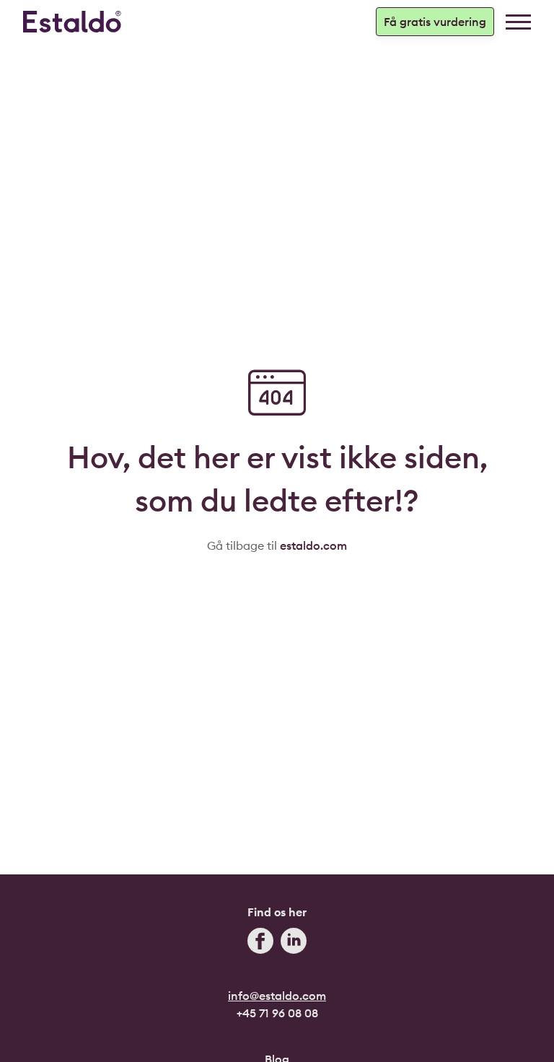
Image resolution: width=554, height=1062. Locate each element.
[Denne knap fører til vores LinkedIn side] (294, 943)
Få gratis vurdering (435, 21)
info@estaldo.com (277, 995)
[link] (518, 22)
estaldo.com (313, 545)
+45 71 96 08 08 (277, 1013)
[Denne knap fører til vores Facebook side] (260, 943)
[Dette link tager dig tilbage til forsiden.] (72, 21)
